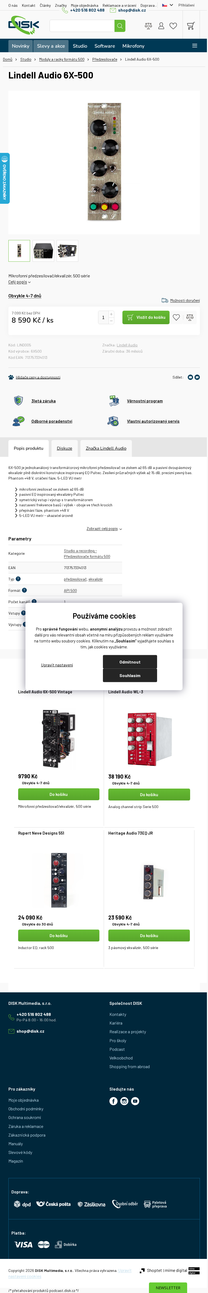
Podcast (115, 1049)
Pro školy (116, 1040)
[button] (57, 804)
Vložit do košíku (148, 317)
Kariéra (114, 1022)
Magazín (13, 1160)
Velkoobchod (119, 1057)
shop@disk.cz (130, 9)
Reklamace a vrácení (117, 5)
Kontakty (116, 1014)
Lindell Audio (125, 345)
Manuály (13, 1143)
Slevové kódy (18, 1152)
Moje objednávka (82, 5)
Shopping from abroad (128, 1066)
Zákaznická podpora (24, 1134)
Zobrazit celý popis (100, 528)
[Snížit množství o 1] (109, 321)
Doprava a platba (152, 5)
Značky (58, 5)
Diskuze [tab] (62, 448)
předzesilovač (73, 579)
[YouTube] (133, 1101)
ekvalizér (93, 579)
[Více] (189, 45)
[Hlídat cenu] (32, 377)
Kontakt (26, 5)
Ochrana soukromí (22, 1117)
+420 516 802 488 (85, 9)
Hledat (118, 26)
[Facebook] (112, 1101)
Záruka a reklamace (23, 1126)
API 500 (68, 590)
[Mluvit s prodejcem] (195, 377)
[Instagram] (122, 1101)
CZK (164, 5)
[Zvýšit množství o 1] (109, 314)
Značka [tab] (104, 448)
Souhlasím (128, 675)
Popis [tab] (17, 448)
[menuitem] (18, 46)
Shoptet (152, 1270)
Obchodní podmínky (23, 1108)
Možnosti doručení (183, 300)
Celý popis (15, 281)
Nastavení (55, 664)
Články (43, 5)
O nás (10, 5)
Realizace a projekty (126, 1031)
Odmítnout (127, 661)
